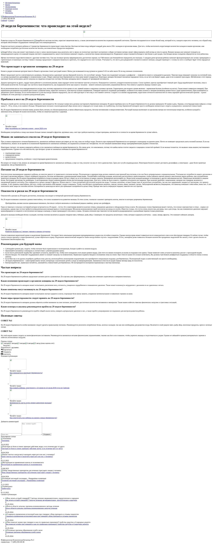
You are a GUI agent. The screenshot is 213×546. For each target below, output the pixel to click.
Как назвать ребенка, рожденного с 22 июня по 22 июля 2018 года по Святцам (39, 388)
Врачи (7, 5)
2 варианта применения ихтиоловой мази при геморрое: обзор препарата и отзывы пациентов (41, 516)
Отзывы (8, 11)
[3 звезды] (21, 343)
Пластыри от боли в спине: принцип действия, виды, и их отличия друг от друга (32, 448)
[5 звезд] (36, 343)
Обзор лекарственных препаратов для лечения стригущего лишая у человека (30, 472)
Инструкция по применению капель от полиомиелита (21, 464)
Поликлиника (10, 7)
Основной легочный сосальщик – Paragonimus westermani (22, 480)
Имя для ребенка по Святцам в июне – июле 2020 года (26, 128)
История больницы (12, 3)
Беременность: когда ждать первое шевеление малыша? (31, 403)
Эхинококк (5, 440)
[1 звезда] (5, 343)
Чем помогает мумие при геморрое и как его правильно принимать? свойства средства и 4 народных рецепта (47, 524)
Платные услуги (11, 9)
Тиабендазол (6, 488)
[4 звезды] (29, 343)
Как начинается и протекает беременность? (26, 373)
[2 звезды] (13, 343)
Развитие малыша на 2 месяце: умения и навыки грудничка (27, 231)
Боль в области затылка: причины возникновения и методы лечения (31, 508)
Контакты (9, 13)
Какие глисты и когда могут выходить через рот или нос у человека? (27, 456)
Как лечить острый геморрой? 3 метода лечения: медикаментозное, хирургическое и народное (41, 500)
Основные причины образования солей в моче (23, 532)
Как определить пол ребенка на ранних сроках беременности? (33, 418)
